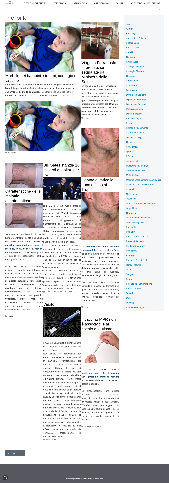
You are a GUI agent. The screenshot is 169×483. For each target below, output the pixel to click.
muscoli (130, 189)
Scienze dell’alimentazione (145, 3)
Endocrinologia (133, 118)
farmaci (87, 426)
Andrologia (131, 33)
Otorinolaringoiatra (135, 222)
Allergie (129, 29)
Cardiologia (101, 3)
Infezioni (130, 156)
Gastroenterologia (58, 292)
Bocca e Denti (133, 47)
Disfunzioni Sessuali (136, 104)
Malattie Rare (52, 440)
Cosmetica (131, 85)
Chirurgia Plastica (135, 71)
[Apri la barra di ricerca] (159, 10)
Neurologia (80, 3)
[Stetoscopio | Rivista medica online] (9, 3)
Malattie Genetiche (135, 170)
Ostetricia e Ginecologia (138, 217)
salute (119, 3)
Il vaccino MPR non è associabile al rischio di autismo (98, 324)
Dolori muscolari (134, 114)
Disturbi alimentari (135, 109)
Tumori (129, 293)
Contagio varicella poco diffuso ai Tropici (97, 185)
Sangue (129, 274)
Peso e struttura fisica (137, 236)
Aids (48, 292)
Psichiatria (131, 251)
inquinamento (132, 161)
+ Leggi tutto (15, 453)
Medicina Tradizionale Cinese (140, 184)
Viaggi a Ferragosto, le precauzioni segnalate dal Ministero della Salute (99, 72)
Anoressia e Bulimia (136, 38)
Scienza (130, 279)
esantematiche (12, 291)
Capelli (129, 52)
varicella (23, 249)
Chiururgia (131, 76)
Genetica (130, 142)
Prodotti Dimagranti (135, 246)
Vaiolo (48, 304)
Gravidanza (131, 147)
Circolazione (132, 80)
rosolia (38, 249)
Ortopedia (131, 213)
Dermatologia (132, 90)
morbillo (9, 249)
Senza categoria (134, 288)
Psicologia (60, 3)
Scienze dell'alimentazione (139, 284)
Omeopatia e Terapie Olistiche (141, 203)
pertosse (104, 377)
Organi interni (132, 208)
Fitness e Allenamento (137, 128)
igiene (69, 292)
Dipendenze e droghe (136, 99)
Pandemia (131, 227)
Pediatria (12, 153)
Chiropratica (132, 62)
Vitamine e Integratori (136, 307)
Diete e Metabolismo (35, 3)
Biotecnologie (132, 43)
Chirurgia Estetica (135, 66)
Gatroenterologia (134, 137)
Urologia (130, 303)
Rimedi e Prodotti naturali (138, 260)
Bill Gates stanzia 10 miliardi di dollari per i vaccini (61, 170)
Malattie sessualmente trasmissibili (143, 180)
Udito (128, 298)
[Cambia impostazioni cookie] (5, 477)
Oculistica (131, 198)
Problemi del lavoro (135, 241)
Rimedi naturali (133, 265)
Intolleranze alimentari (137, 166)
